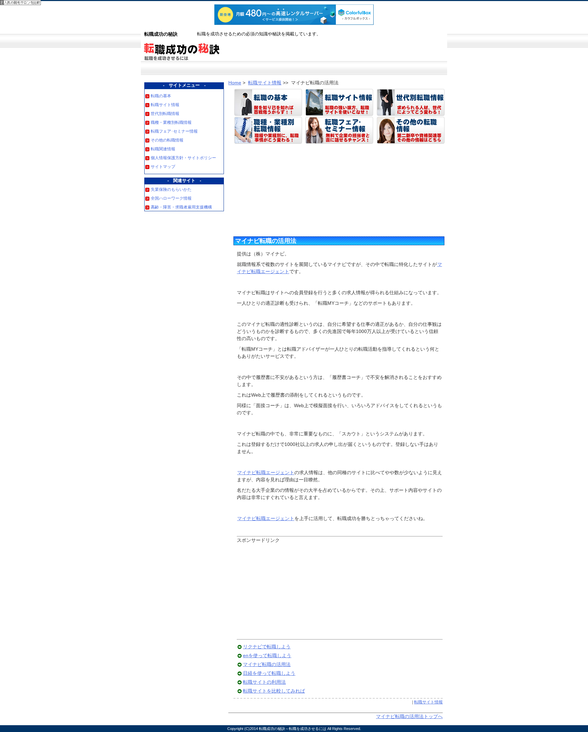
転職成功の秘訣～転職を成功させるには (292, 729)
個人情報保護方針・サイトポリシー (183, 157)
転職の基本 (161, 96)
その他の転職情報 (167, 140)
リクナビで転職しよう (267, 646)
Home (234, 82)
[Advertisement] (286, 188)
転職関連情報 (163, 149)
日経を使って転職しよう (269, 673)
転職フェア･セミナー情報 (174, 131)
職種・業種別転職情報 (171, 122)
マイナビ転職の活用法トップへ (409, 716)
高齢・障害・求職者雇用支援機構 (181, 207)
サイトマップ (163, 166)
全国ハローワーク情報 (171, 198)
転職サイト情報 (165, 104)
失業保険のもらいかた (171, 189)
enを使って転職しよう (267, 655)
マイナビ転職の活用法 (265, 240)
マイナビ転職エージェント (265, 472)
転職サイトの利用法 (264, 682)
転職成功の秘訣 (161, 34)
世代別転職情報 (165, 113)
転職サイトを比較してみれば (274, 691)
